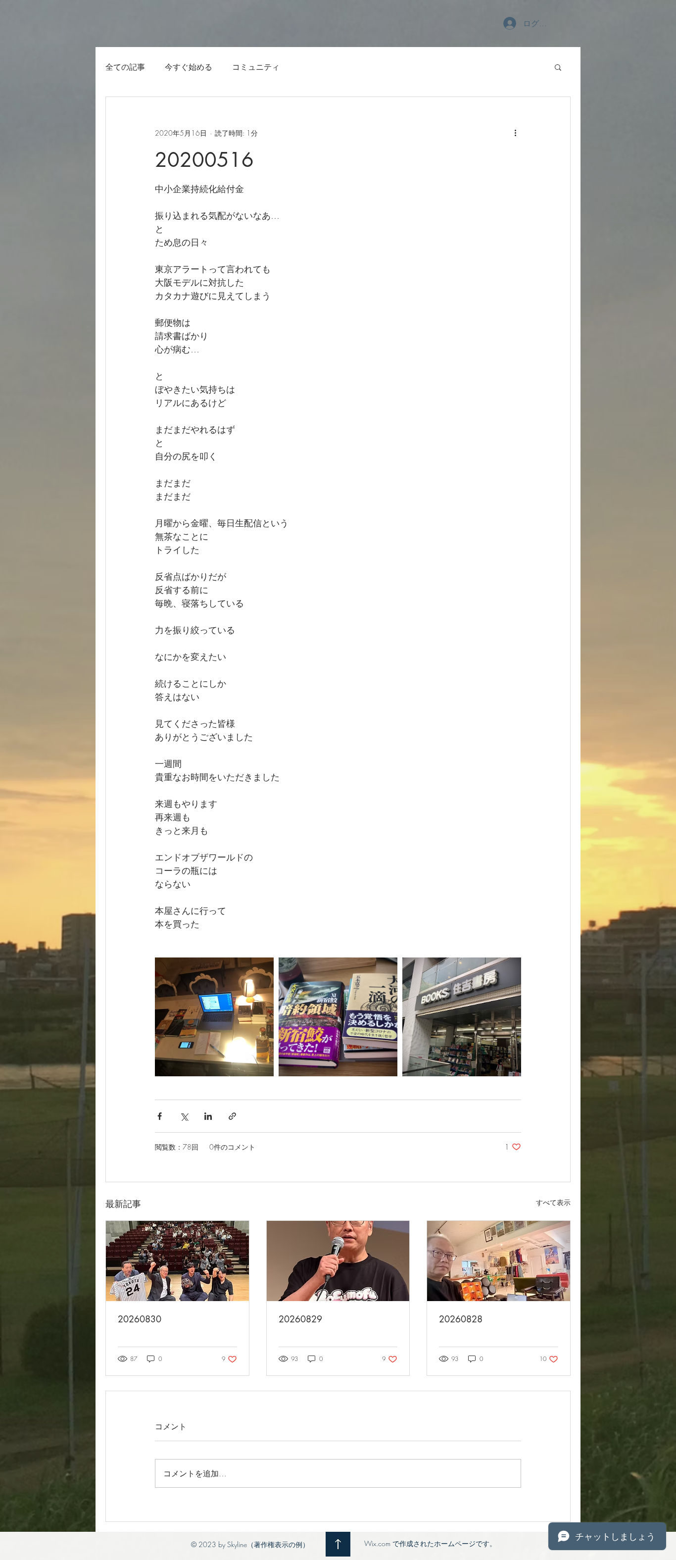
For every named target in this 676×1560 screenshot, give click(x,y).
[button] (558, 67)
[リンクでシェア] (232, 1116)
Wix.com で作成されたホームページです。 (430, 1543)
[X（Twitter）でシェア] (184, 1116)
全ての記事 (125, 66)
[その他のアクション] (515, 133)
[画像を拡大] (214, 1016)
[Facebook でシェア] (159, 1116)
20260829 (300, 1319)
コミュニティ (256, 66)
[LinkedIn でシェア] (208, 1116)
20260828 (461, 1319)
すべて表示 (553, 1202)
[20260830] (177, 1261)
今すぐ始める (188, 66)
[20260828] (498, 1261)
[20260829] (338, 1261)
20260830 (139, 1319)
